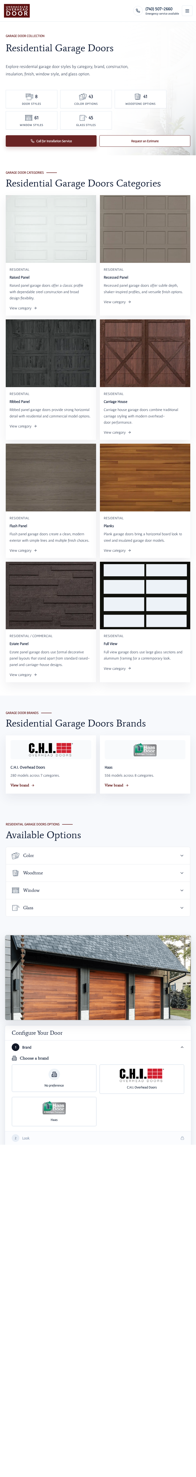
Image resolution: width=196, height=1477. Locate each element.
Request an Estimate (145, 141)
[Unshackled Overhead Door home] (17, 11)
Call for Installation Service (54, 141)
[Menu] (187, 10)
